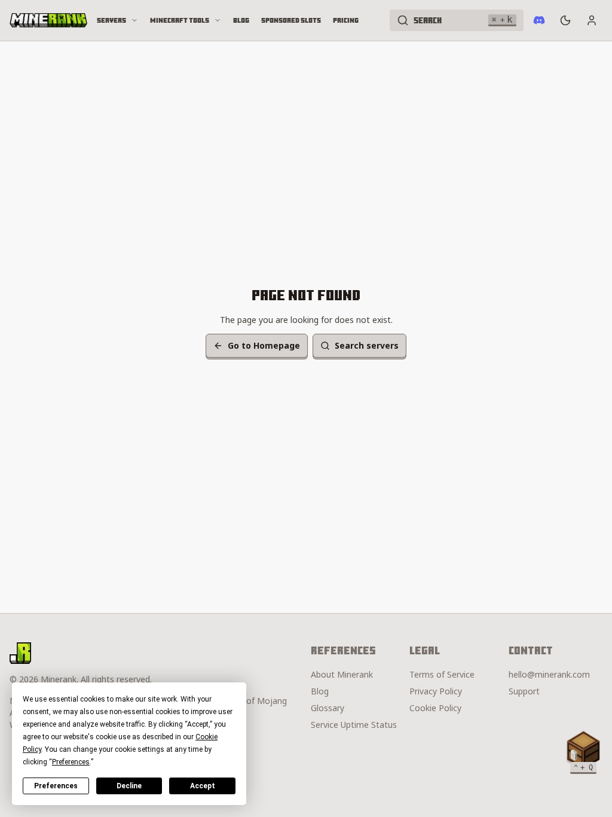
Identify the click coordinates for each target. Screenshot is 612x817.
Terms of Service (442, 674)
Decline (129, 786)
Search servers (367, 345)
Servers (111, 20)
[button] (583, 750)
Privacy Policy (435, 691)
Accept (202, 786)
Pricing (346, 20)
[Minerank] (48, 20)
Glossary (327, 708)
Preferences (56, 786)
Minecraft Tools (179, 20)
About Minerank (342, 674)
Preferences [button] (71, 762)
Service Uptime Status (354, 724)
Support (524, 691)
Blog (241, 20)
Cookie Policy (435, 708)
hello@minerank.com (549, 674)
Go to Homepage (264, 345)
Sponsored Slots (291, 20)
